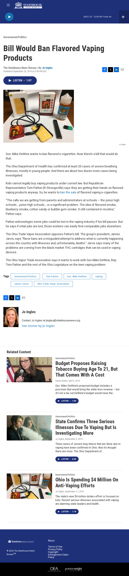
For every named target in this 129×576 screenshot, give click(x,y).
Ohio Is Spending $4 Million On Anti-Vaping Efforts (86, 482)
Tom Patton (52, 276)
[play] (9, 17)
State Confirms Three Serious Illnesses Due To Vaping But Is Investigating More (85, 427)
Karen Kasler (61, 380)
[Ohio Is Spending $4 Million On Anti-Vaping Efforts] (29, 486)
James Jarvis (21, 283)
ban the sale (68, 192)
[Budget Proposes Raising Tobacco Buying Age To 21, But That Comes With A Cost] (29, 369)
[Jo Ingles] (10, 317)
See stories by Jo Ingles (38, 326)
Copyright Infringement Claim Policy (58, 555)
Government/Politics (15, 37)
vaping (99, 276)
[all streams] (124, 16)
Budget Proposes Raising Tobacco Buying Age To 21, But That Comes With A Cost (86, 369)
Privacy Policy (55, 549)
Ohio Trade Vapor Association (53, 283)
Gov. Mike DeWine (77, 276)
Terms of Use (55, 546)
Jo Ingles (47, 67)
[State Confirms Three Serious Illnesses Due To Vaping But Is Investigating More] (29, 427)
